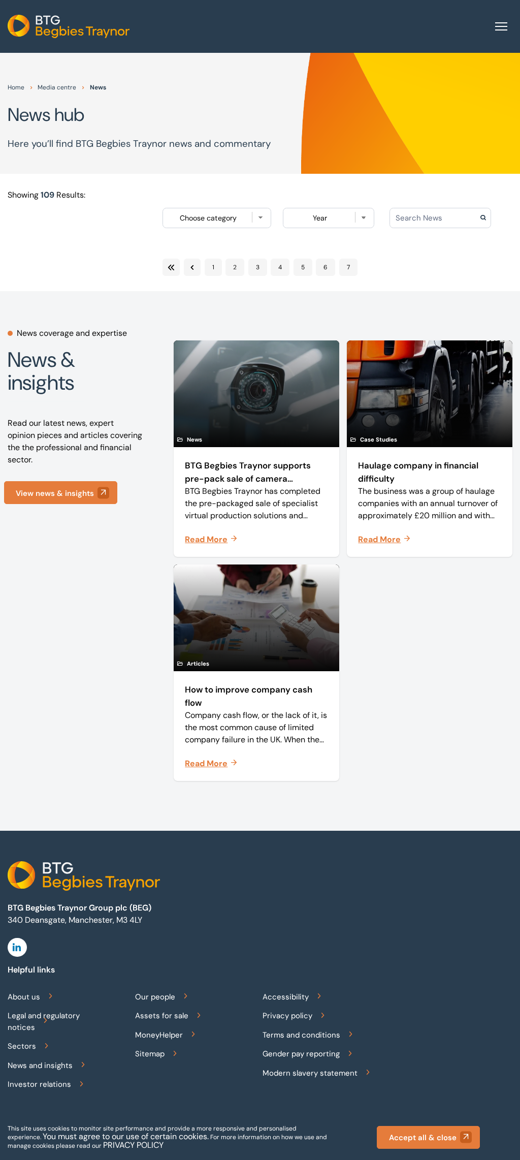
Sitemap (150, 1054)
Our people (155, 997)
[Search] (500, 218)
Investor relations (39, 1084)
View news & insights (55, 493)
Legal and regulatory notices (44, 1021)
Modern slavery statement (310, 1073)
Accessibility (286, 997)
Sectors (22, 1046)
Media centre (57, 87)
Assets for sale (161, 1016)
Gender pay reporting (301, 1054)
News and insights (40, 1065)
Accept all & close (423, 1138)
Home (16, 87)
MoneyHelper (159, 1035)
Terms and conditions (301, 1035)
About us (24, 997)
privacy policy (133, 1145)
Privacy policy (287, 1016)
